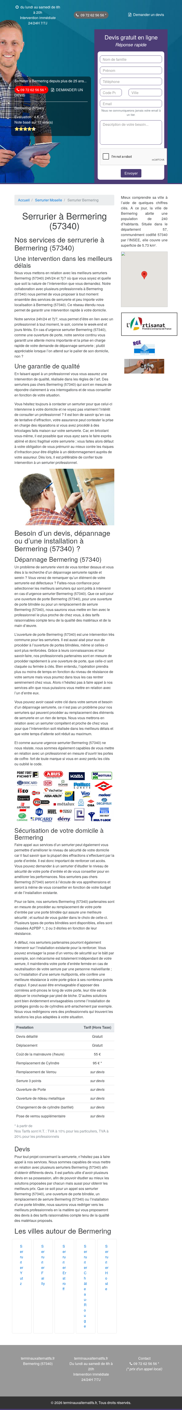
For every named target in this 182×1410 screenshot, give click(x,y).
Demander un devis (148, 14)
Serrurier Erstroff (64, 1267)
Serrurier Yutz (21, 1265)
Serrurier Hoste (106, 1267)
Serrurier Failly (43, 1265)
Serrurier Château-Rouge (85, 1286)
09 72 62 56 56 (93, 15)
